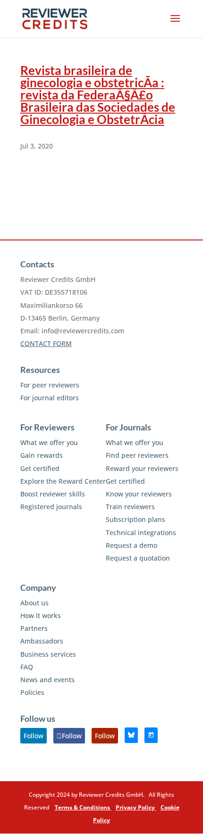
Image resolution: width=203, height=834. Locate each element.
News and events (47, 679)
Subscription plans (135, 519)
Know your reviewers (139, 493)
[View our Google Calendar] (151, 735)
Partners (34, 628)
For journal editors (49, 397)
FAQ (26, 666)
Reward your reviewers (142, 468)
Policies (32, 692)
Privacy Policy (136, 807)
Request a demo (131, 545)
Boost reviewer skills (52, 493)
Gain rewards (41, 455)
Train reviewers (130, 506)
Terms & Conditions (83, 807)
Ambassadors (41, 640)
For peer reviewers (49, 384)
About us (34, 602)
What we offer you (49, 442)
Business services (48, 654)
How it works (40, 615)
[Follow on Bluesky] (131, 735)
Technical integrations (141, 532)
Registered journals (51, 506)
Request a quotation (138, 557)
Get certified (39, 468)
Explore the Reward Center (63, 481)
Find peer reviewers (137, 455)
